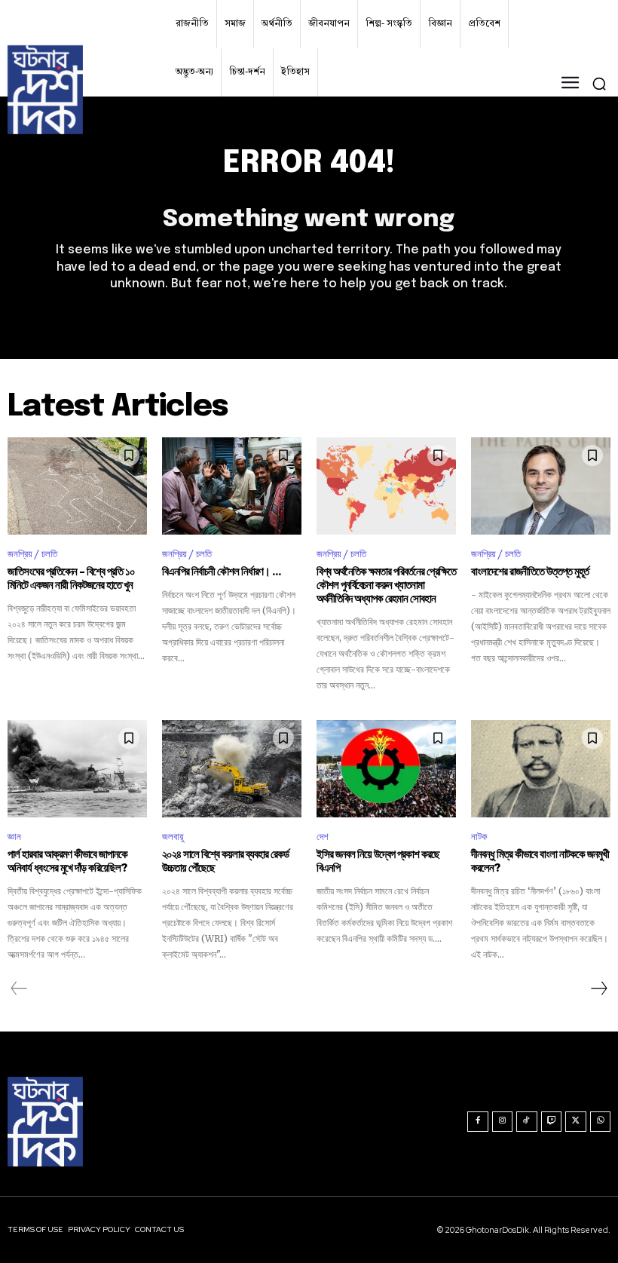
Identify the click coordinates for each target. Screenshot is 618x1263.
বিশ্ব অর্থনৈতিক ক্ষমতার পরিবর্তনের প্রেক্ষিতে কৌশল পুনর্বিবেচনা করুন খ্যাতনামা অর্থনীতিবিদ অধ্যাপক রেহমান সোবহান (386, 585)
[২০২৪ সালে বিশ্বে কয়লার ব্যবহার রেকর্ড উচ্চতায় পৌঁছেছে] (231, 769)
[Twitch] (551, 1122)
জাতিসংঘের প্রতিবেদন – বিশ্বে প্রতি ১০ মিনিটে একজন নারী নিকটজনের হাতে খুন (71, 579)
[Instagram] (502, 1122)
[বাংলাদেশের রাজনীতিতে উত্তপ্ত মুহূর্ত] (540, 486)
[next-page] (598, 989)
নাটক (479, 836)
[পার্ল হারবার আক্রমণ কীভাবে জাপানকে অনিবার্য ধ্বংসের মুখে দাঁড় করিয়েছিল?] (77, 769)
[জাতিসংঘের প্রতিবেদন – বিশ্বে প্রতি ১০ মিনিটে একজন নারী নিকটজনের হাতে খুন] (77, 486)
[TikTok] (526, 1122)
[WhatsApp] (600, 1122)
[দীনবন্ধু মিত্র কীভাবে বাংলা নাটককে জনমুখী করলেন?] (540, 769)
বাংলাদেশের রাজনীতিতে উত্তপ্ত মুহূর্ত (530, 572)
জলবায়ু (173, 836)
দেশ (323, 836)
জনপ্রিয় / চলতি (32, 553)
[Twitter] (575, 1122)
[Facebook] (477, 1122)
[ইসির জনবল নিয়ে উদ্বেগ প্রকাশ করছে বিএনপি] (386, 769)
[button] (599, 83)
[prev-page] (19, 989)
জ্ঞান (14, 836)
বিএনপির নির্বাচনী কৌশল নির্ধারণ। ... (221, 572)
